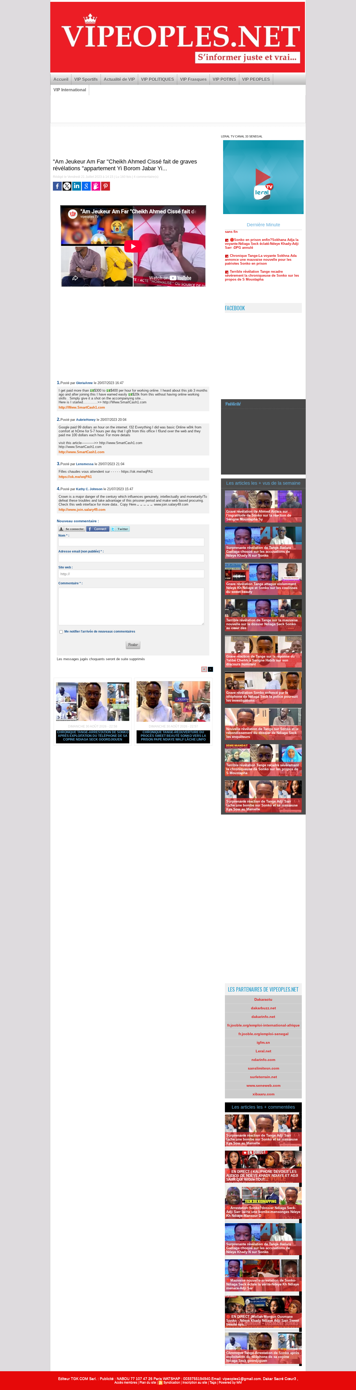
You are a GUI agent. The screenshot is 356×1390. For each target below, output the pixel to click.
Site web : (65, 567)
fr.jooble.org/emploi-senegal (263, 1034)
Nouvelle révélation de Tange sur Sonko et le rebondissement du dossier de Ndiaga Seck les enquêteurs (262, 733)
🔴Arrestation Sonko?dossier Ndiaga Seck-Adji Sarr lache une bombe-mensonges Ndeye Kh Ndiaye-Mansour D (263, 1212)
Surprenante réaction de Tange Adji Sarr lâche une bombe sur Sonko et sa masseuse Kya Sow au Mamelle (262, 805)
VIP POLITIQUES (157, 79)
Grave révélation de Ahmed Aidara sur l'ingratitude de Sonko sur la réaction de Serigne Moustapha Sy (258, 515)
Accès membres (125, 1382)
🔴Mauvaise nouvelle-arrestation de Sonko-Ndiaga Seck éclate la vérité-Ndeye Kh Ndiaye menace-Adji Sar (262, 1284)
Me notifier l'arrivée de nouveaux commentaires (99, 631)
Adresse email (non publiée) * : (81, 551)
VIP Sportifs (86, 79)
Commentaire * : (70, 583)
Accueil (60, 79)
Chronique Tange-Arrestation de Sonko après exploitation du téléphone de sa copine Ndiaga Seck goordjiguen (92, 735)
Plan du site (147, 1382)
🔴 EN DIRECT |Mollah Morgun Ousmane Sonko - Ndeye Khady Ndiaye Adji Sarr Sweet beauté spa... (262, 1320)
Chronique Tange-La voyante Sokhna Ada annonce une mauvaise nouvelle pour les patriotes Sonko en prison (261, 238)
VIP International (69, 90)
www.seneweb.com (263, 1085)
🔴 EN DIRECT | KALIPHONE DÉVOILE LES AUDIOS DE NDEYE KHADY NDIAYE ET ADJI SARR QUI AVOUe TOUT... (262, 1175)
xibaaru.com (263, 1094)
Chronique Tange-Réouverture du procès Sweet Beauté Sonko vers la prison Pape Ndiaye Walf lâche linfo (173, 735)
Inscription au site (194, 1382)
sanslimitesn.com (263, 1068)
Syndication (171, 1382)
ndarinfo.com (263, 1060)
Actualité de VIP (119, 79)
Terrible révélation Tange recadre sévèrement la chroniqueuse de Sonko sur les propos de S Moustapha (262, 253)
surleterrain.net (263, 1077)
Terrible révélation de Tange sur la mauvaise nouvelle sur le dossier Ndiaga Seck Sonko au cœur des (262, 624)
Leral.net (263, 1051)
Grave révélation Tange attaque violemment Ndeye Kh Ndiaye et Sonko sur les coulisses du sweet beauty (261, 588)
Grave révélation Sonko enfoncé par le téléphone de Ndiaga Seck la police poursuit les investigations (262, 696)
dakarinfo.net (263, 1017)
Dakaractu (263, 999)
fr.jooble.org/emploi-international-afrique (263, 1025)
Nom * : (63, 535)
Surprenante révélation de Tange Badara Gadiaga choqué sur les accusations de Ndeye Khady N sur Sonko (258, 551)
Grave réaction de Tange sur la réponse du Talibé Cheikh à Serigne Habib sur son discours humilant (260, 660)
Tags (213, 1382)
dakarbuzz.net (263, 1008)
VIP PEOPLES (256, 79)
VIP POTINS (224, 79)
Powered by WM (230, 1382)
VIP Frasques (193, 79)
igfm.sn (263, 1042)
